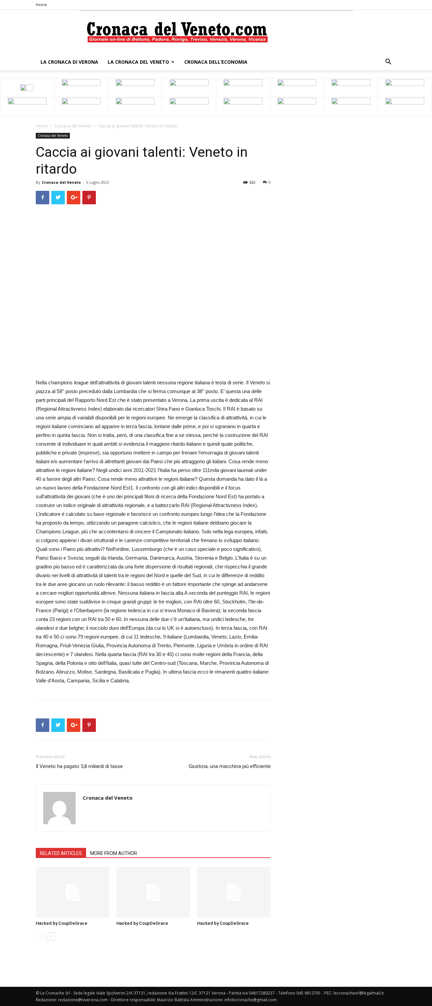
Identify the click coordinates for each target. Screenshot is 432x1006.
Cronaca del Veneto (73, 126)
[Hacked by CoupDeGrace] (72, 892)
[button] (388, 62)
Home (41, 4)
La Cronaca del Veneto (138, 62)
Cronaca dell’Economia (215, 62)
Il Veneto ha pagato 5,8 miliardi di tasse (79, 766)
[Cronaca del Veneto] (216, 32)
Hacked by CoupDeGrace (61, 923)
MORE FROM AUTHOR (113, 853)
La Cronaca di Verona (69, 62)
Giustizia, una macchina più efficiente (230, 766)
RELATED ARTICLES (61, 853)
